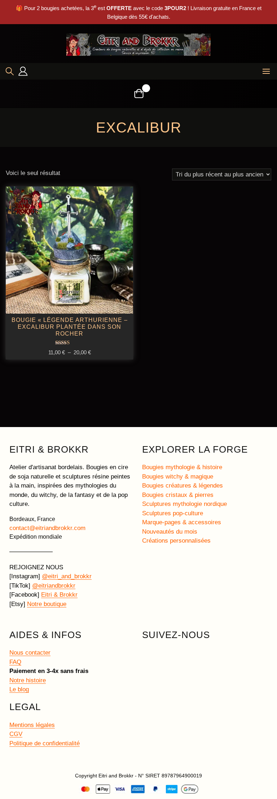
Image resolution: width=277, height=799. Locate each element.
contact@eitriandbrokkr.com (47, 528)
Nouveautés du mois (169, 531)
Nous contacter (29, 652)
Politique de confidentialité (44, 743)
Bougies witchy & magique (177, 476)
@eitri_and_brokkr (67, 576)
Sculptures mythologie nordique (184, 504)
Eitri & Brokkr (59, 594)
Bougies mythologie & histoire (182, 467)
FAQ (15, 662)
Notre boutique (46, 604)
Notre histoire (27, 680)
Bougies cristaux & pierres (178, 494)
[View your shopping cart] (139, 93)
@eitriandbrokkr (53, 585)
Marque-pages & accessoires (181, 522)
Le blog (19, 689)
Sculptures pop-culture (172, 513)
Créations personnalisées (176, 540)
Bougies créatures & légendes (182, 485)
